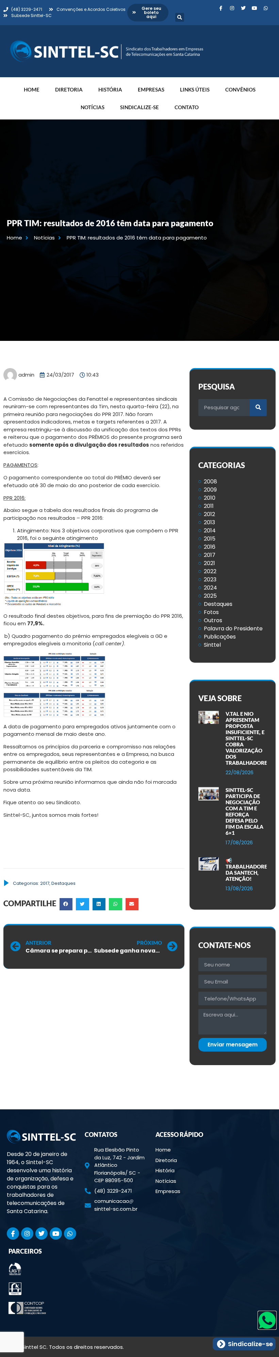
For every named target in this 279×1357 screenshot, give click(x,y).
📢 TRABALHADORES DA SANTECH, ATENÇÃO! (248, 869)
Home (31, 89)
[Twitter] (243, 8)
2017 (44, 883)
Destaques (63, 883)
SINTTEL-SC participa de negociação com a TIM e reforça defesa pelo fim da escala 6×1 (244, 811)
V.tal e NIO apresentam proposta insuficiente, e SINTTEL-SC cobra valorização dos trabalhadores (248, 738)
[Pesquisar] (258, 407)
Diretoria (69, 89)
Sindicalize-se (139, 107)
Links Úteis (195, 89)
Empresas (151, 89)
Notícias (92, 107)
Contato (187, 107)
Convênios (240, 89)
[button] (179, 17)
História (110, 89)
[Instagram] (232, 8)
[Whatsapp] (265, 8)
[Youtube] (254, 8)
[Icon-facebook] (221, 8)
